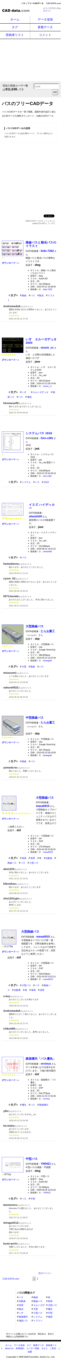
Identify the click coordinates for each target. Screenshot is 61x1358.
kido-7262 (47, 289)
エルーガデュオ (41, 392)
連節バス (23, 1320)
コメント (45, 34)
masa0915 (48, 852)
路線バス (12, 863)
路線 (24, 295)
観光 (41, 295)
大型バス (26, 985)
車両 (24, 858)
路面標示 (43, 1105)
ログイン (47, 11)
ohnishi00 (47, 551)
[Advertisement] (30, 59)
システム (26, 482)
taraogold (47, 660)
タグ (15, 27)
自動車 (48, 858)
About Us (9, 1348)
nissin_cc (47, 386)
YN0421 (47, 1192)
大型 (24, 666)
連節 (29, 397)
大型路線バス (35, 626)
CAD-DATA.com (53, 3)
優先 (24, 1105)
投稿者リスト (15, 34)
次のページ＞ (45, 1273)
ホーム (15, 19)
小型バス (33, 863)
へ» (10, 263)
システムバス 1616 (39, 433)
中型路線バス (35, 717)
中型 (32, 1199)
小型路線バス (45, 797)
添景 (32, 858)
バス (32, 295)
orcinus (46, 1098)
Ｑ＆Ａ (44, 1348)
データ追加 (45, 19)
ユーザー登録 (32, 1348)
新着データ (45, 27)
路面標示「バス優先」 (41, 1058)
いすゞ (25, 392)
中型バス (32, 1158)
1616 (46, 482)
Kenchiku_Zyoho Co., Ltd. (42, 1357)
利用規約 (20, 1348)
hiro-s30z (47, 476)
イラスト (37, 1320)
